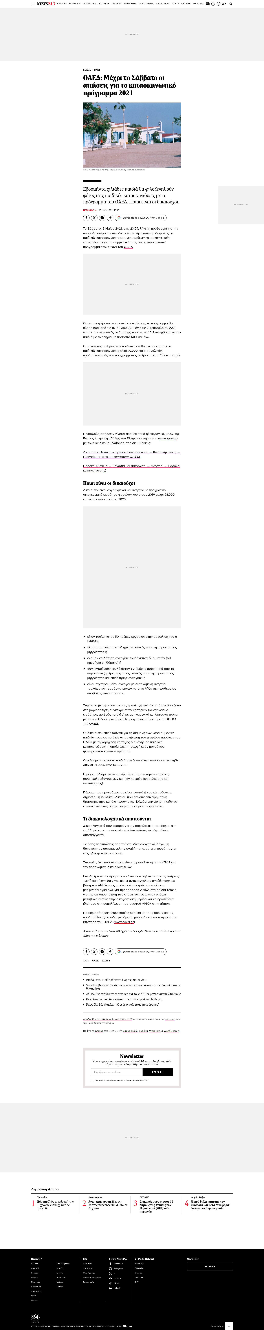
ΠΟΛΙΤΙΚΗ (75, 4)
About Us (87, 1264)
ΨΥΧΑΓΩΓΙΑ (163, 4)
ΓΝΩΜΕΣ (117, 4)
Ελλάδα (87, 70)
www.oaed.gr (124, 922)
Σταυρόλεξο (130, 1031)
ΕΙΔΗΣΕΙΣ (198, 4)
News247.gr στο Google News (130, 931)
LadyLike (139, 1277)
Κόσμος (34, 1273)
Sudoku (143, 1031)
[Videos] (213, 4)
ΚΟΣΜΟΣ (104, 4)
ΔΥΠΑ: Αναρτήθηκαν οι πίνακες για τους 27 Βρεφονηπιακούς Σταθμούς (133, 994)
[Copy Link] (110, 218)
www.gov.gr (168, 438)
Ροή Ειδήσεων (63, 1264)
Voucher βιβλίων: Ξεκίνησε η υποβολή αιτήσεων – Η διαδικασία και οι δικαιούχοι (133, 987)
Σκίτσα (60, 1273)
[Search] (231, 4)
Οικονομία (35, 1282)
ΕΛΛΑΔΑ (62, 4)
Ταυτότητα (88, 1268)
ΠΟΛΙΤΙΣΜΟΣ (146, 4)
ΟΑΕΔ (97, 70)
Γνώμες (34, 1277)
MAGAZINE (130, 4)
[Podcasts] (219, 4)
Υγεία (33, 1296)
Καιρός (185, 4)
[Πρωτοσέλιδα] (208, 4)
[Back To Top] (229, 1326)
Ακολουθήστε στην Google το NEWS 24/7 (107, 1019)
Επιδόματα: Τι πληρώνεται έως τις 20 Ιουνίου (116, 980)
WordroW (155, 1031)
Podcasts (61, 1277)
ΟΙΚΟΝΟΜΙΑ (90, 4)
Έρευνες (35, 1300)
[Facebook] (86, 218)
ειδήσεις (102, 935)
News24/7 (139, 1264)
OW (137, 1282)
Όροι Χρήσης (89, 1273)
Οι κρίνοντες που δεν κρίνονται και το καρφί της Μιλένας (124, 999)
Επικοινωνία (88, 1282)
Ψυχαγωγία (36, 1291)
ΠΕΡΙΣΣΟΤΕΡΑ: (91, 975)
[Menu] (33, 4)
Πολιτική (35, 1268)
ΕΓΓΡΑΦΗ (210, 1267)
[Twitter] (94, 218)
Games (99, 1031)
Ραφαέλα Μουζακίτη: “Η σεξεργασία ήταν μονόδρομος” (122, 1005)
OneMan (138, 1273)
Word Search (171, 1031)
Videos (60, 1282)
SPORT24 (139, 1268)
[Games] (224, 4)
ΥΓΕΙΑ (175, 4)
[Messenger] (102, 218)
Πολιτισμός (36, 1287)
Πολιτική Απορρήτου (92, 1277)
